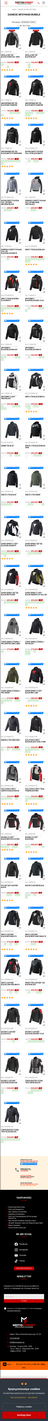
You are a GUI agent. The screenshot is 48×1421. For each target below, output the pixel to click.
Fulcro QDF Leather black (9, 886)
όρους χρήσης (22, 1308)
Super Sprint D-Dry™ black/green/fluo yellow (36, 593)
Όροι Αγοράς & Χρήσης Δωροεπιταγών (22, 1220)
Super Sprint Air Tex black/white (33, 544)
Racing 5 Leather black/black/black (9, 1081)
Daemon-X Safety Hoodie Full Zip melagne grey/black (35, 202)
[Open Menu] (6, 3)
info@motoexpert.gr (17, 1342)
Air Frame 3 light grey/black (9, 397)
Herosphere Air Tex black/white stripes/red (11, 152)
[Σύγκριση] (20, 48)
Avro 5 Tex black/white (35, 396)
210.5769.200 (14, 1338)
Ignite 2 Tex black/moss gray (35, 446)
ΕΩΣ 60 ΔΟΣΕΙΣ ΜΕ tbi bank (28, 1185)
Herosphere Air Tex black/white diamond (34, 103)
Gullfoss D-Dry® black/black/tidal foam (35, 740)
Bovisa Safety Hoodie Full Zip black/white (34, 152)
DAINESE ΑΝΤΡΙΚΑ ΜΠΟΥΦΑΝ (27, 9)
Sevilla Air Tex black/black (33, 55)
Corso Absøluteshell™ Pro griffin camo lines (11, 642)
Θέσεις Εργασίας (14, 1225)
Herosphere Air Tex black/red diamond (9, 103)
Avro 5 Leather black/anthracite (9, 935)
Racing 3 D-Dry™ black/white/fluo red (10, 837)
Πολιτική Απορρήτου (18, 1397)
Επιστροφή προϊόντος (24, 1268)
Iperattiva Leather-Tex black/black (35, 983)
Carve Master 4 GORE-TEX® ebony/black (34, 1081)
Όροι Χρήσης (33, 1397)
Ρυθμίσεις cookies (24, 1407)
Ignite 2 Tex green (33, 494)
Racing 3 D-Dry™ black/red (33, 837)
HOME (14, 9)
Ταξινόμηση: (15, 22)
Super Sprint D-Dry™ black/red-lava (33, 691)
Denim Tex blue (7, 445)
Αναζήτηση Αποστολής (16, 1207)
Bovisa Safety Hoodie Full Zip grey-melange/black (10, 202)
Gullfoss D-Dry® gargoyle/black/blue (10, 789)
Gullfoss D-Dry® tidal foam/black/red (35, 789)
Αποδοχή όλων (24, 1415)
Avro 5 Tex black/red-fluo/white (10, 299)
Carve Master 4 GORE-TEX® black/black (10, 1130)
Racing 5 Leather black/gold (9, 1032)
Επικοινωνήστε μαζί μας (17, 1228)
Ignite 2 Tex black (9, 494)
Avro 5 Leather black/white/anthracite (35, 935)
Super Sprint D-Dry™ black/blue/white (9, 544)
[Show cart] (43, 3)
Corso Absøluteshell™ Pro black (35, 642)
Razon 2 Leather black (34, 885)
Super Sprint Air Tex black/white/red (9, 593)
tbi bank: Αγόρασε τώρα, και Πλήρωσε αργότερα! (25, 1223)
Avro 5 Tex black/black (35, 249)
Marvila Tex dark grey (10, 739)
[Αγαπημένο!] (20, 45)
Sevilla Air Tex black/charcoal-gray (10, 55)
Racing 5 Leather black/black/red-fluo (34, 1032)
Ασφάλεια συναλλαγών (16, 1214)
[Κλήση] (39, 3)
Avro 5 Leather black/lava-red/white (10, 983)
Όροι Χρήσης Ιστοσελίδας (17, 1212)
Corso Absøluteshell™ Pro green (11, 691)
